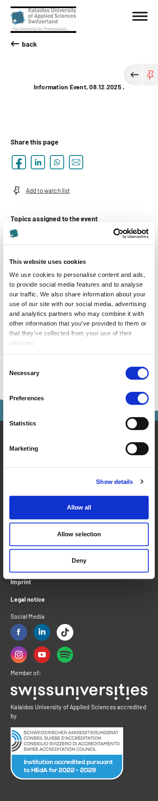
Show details (114, 481)
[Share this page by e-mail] (76, 162)
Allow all (79, 507)
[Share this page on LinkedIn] (38, 162)
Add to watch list (48, 190)
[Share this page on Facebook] (19, 162)
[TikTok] (65, 632)
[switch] (137, 398)
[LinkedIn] (42, 632)
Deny (79, 560)
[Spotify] (65, 654)
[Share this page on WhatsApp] (57, 162)
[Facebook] (19, 632)
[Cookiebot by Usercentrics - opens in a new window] (114, 233)
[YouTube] (42, 654)
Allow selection (79, 534)
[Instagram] (19, 654)
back (29, 44)
